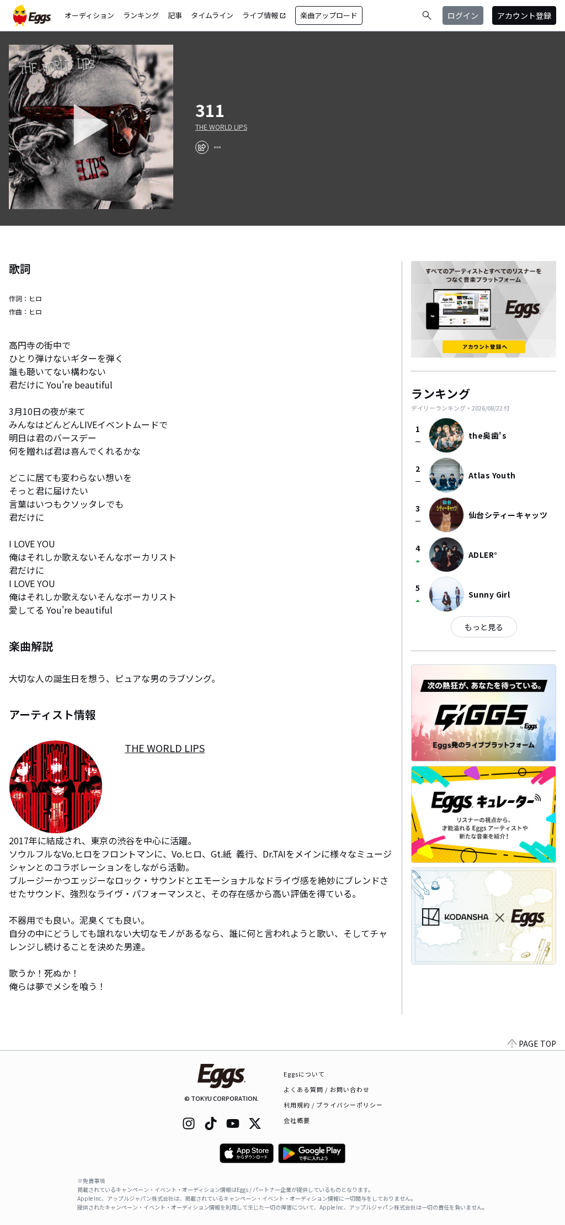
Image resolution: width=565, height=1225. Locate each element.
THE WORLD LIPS (221, 126)
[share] (202, 147)
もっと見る (484, 626)
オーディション (89, 15)
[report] (217, 147)
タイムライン (212, 15)
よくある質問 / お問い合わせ (327, 1089)
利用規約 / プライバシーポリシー (333, 1104)
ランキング (141, 15)
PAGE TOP (537, 1043)
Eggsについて (305, 1073)
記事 (175, 15)
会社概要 (297, 1120)
